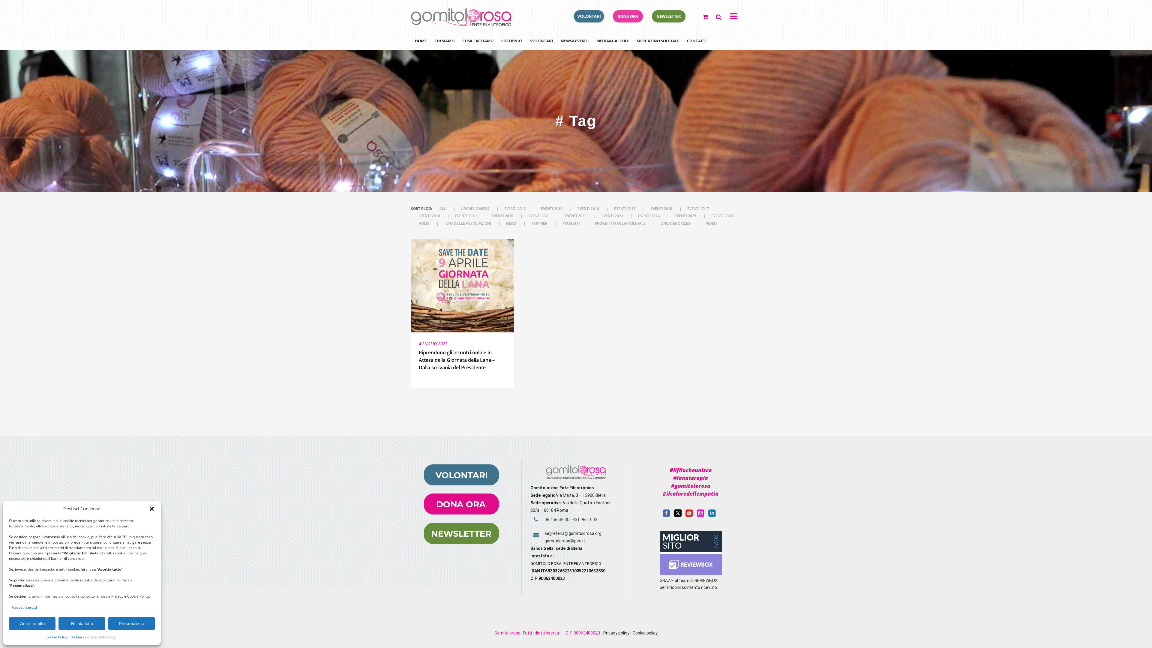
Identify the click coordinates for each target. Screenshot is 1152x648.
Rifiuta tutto (82, 623)
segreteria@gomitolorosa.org (573, 533)
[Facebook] (666, 515)
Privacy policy (616, 633)
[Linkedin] (712, 515)
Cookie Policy (57, 637)
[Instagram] (700, 515)
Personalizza (131, 623)
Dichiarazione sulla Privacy (92, 637)
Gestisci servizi (24, 607)
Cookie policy (645, 633)
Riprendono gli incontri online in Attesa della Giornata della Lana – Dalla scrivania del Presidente (457, 359)
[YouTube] (689, 515)
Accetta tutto (32, 623)
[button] (152, 509)
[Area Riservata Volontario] (589, 20)
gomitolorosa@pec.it (565, 540)
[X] (678, 515)
